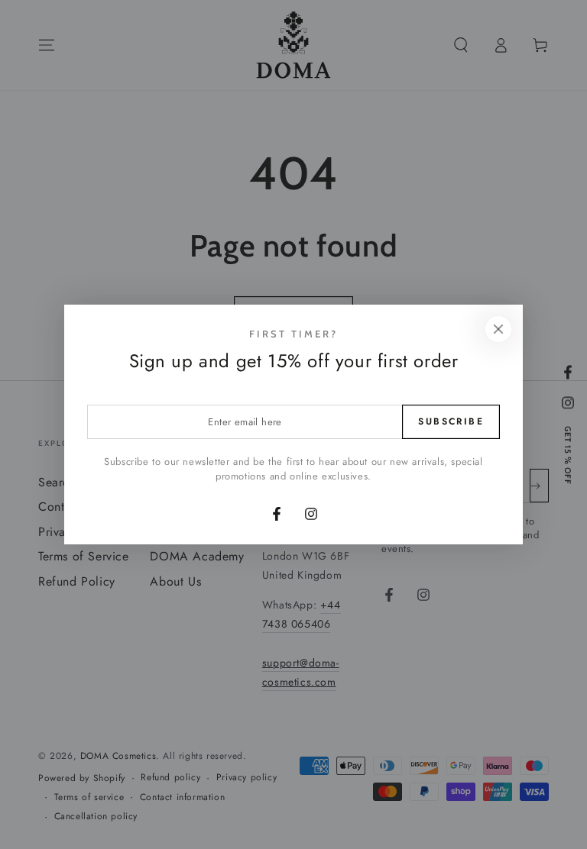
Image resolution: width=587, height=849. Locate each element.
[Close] (498, 329)
